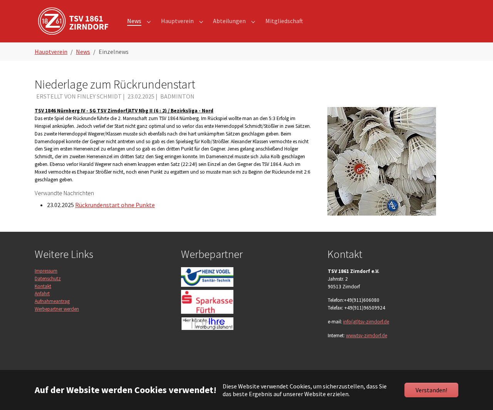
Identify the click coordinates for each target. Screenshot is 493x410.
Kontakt (43, 286)
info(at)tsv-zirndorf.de (366, 321)
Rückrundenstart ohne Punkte (115, 205)
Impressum (46, 271)
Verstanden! (431, 390)
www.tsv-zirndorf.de (366, 335)
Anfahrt (42, 293)
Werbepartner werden (57, 309)
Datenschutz (48, 278)
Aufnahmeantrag (52, 301)
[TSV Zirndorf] (73, 20)
